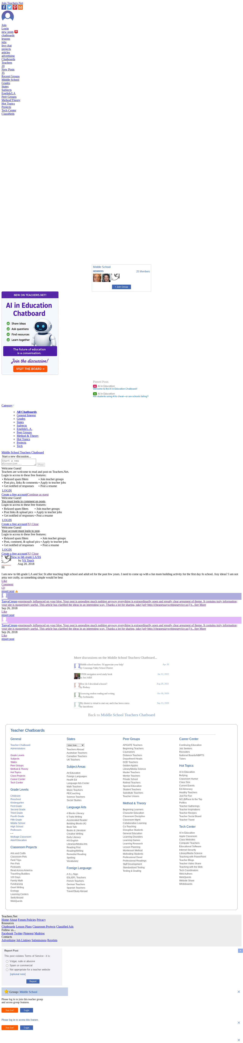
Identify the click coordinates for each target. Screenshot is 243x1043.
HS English (72, 840)
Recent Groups (11, 76)
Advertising (9, 940)
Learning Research (133, 843)
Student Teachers (132, 789)
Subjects (7, 90)
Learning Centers (19, 894)
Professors (15, 830)
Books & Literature (76, 830)
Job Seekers (185, 748)
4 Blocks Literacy (75, 813)
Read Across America (21, 870)
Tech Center (9, 110)
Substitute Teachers (133, 793)
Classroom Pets (18, 856)
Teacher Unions (131, 796)
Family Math (16, 880)
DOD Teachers (130, 762)
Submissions (39, 940)
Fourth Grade (17, 816)
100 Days (15, 877)
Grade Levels (17, 755)
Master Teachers (131, 772)
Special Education (132, 786)
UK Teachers (73, 759)
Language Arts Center (78, 783)
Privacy (41, 919)
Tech (20, 446)
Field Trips (15, 860)
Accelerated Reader (77, 820)
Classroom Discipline (134, 816)
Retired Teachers (131, 782)
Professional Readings (134, 860)
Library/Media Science (134, 769)
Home (5, 919)
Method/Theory (11, 100)
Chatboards (8, 59)
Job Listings (23, 940)
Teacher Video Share (190, 863)
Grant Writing (17, 887)
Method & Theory (28, 435)
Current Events (187, 785)
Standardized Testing (134, 867)
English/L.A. (24, 429)
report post (8, 591)
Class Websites (187, 839)
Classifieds (8, 113)
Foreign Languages (77, 776)
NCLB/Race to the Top (190, 799)
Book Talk (72, 827)
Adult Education (18, 840)
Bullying (183, 775)
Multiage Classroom (20, 836)
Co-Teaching (129, 826)
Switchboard (16, 897)
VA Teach (28, 560)
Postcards (15, 867)
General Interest (26, 415)
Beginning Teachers (133, 748)
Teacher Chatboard (20, 745)
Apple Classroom (188, 836)
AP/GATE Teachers (132, 745)
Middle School (10, 79)
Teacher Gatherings (189, 806)
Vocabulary (72, 861)
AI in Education (104, 386)
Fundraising (16, 884)
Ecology (14, 891)
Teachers (7, 64)
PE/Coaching (73, 793)
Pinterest (28, 933)
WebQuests (16, 901)
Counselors (129, 752)
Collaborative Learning (135, 823)
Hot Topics (8, 103)
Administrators (17, 748)
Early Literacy (74, 837)
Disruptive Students (133, 830)
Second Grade (17, 809)
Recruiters (184, 752)
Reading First (73, 847)
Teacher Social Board (190, 816)
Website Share (186, 880)
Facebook (7, 933)
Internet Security (187, 850)
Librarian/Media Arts (77, 844)
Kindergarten (17, 802)
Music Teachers (75, 790)
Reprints (52, 940)
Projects (6, 107)
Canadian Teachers (77, 756)
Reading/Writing (75, 851)
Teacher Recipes (188, 813)
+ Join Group (121, 287)
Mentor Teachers (131, 775)
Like (4, 581)
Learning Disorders (133, 836)
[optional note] (18, 974)
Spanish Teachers (76, 887)
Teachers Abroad (75, 749)
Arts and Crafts (18, 853)
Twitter (18, 933)
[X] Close (33, 524)
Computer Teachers (189, 843)
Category (7, 405)
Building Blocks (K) (76, 823)
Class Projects (17, 775)
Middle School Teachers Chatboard (23, 452)
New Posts (8, 71)
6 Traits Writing (74, 816)
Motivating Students (133, 854)
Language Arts (76, 807)
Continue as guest (38, 494)
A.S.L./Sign (72, 874)
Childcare (15, 796)
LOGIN (7, 490)
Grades (6, 83)
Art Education (73, 773)
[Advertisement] (17, 248)
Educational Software (190, 846)
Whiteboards (185, 884)
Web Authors (185, 873)
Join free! (10, 1010)
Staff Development (132, 864)
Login (5, 28)
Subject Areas (76, 766)
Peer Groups (9, 96)
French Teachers (75, 881)
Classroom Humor (188, 779)
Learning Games (131, 840)
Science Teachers (76, 797)
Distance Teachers (132, 755)
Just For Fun (185, 796)
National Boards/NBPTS (191, 755)
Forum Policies (27, 919)
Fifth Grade (16, 819)
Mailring (39, 933)
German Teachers (76, 884)
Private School (130, 779)
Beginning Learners (133, 809)
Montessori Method (133, 850)
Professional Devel (132, 857)
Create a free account (14, 494)
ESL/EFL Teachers (76, 877)
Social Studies (74, 800)
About (13, 919)
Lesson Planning (131, 847)
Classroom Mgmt (131, 819)
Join (4, 25)
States (5, 86)
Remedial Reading (76, 854)
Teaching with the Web (191, 867)
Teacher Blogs (186, 860)
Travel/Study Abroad (77, 891)
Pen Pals (15, 863)
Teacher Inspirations (189, 809)
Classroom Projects (23, 847)
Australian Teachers (77, 753)
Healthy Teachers (188, 792)
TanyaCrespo (9, 601)
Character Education (133, 813)
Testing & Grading (132, 871)
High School (16, 826)
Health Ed (72, 779)
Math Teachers (74, 786)
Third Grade (16, 813)
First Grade (16, 806)
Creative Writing (75, 833)
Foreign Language (79, 868)
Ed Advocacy (186, 789)
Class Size (184, 782)
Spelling (71, 857)
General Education (132, 833)
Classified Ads (64, 926)
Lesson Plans (24, 926)
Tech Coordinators (188, 870)
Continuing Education (190, 745)
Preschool (15, 799)
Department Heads (132, 758)
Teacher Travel (187, 819)
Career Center (17, 779)
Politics (183, 802)
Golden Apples (130, 765)
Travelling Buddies (20, 873)
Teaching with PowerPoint (192, 856)
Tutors (182, 758)
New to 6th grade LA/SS (26, 557)
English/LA (9, 93)
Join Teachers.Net (12, 3)
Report (32, 981)
